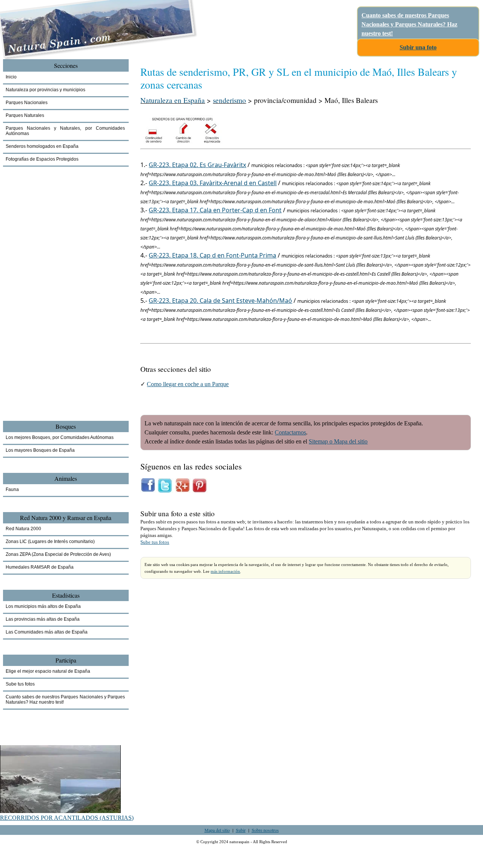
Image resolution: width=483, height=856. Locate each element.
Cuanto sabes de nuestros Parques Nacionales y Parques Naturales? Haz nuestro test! (409, 24)
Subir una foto (418, 47)
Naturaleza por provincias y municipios (45, 89)
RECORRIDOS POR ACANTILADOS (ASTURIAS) (67, 818)
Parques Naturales (25, 115)
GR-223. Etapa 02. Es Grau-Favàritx (197, 165)
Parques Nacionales (27, 102)
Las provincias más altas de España (43, 619)
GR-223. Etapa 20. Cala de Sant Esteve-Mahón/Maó (220, 300)
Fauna (12, 489)
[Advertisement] (44, 305)
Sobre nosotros (265, 830)
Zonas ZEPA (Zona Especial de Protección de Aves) (58, 554)
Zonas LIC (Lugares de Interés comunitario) (50, 541)
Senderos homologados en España (42, 146)
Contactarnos (290, 432)
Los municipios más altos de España (43, 606)
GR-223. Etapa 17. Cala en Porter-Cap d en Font (215, 210)
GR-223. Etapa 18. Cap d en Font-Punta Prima (212, 255)
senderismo (229, 100)
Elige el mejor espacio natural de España (48, 671)
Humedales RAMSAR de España (40, 567)
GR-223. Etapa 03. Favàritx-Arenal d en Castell (213, 183)
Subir (241, 830)
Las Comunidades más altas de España (47, 632)
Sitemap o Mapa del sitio (338, 441)
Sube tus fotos (154, 542)
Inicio (11, 77)
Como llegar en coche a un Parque (188, 384)
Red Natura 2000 (23, 528)
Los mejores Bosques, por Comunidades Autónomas (60, 437)
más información (225, 571)
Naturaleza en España (172, 100)
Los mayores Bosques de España (40, 450)
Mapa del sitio (217, 830)
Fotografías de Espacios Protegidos (42, 159)
